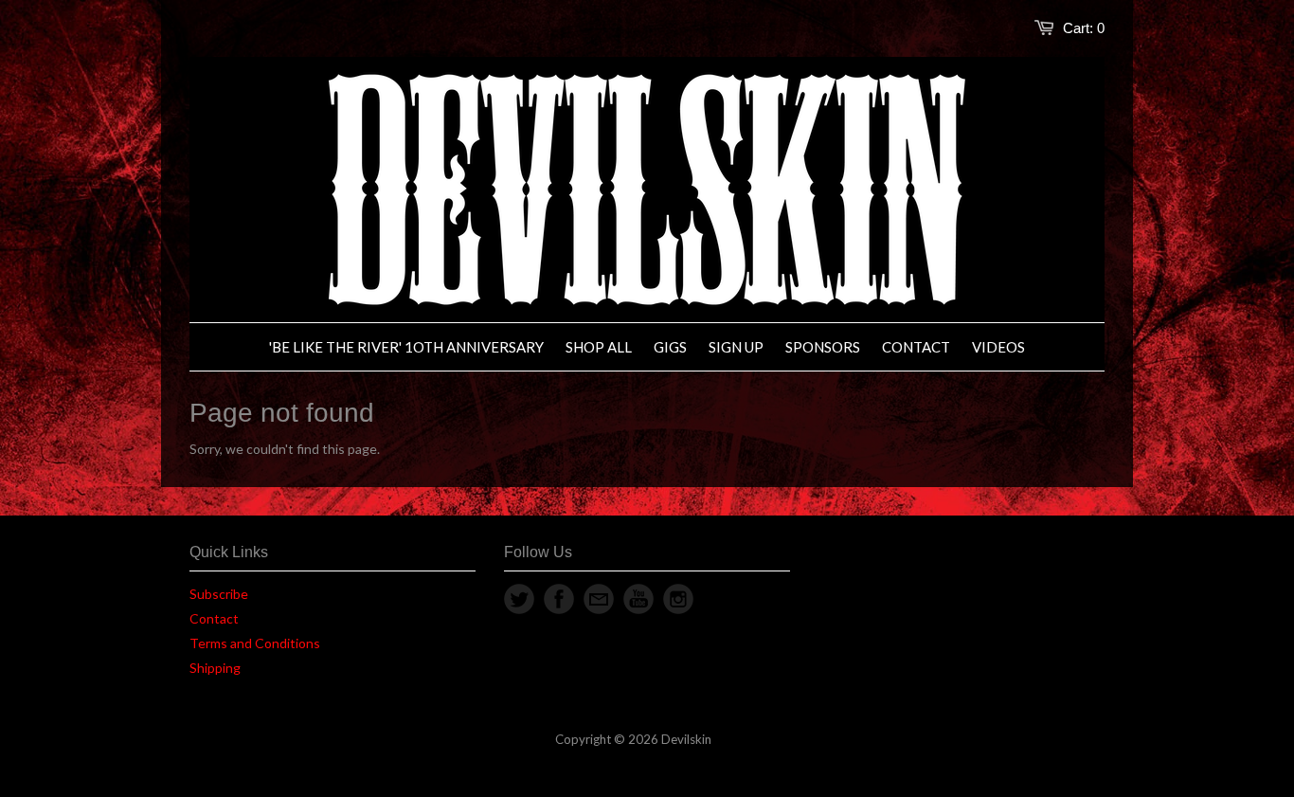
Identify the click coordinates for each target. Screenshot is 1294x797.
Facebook (559, 599)
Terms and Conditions (254, 643)
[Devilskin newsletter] (599, 599)
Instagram (678, 599)
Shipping (215, 668)
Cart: (1084, 28)
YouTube (638, 599)
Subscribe (218, 594)
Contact (214, 618)
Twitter (519, 599)
